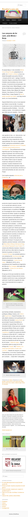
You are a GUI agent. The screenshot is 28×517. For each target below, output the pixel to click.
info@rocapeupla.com (7, 430)
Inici (3, 20)
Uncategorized (5, 508)
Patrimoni (14, 20)
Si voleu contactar (13, 23)
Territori (19, 20)
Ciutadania (4, 23)
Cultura (8, 20)
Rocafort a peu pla (10, 9)
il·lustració (5, 254)
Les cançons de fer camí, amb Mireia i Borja (9, 35)
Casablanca (5, 332)
